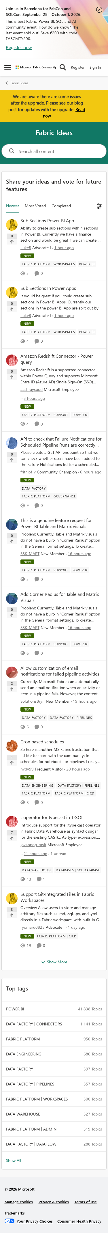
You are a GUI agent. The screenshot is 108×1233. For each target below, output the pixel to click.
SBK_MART (29, 553)
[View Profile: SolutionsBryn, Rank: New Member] (12, 672)
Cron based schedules (42, 742)
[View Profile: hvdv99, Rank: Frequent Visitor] (12, 746)
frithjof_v (28, 472)
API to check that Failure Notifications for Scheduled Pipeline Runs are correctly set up (61, 442)
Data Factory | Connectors (34, 1024)
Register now (19, 47)
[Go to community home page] (36, 67)
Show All (13, 1160)
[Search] (62, 67)
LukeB (25, 247)
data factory (19, 1069)
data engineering (23, 1054)
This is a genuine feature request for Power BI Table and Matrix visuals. (56, 523)
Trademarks (15, 1212)
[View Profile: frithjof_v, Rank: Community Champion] (12, 443)
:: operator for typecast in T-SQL (52, 817)
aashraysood (31, 389)
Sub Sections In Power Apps (48, 288)
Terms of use (86, 1201)
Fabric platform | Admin (31, 1129)
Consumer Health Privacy (79, 1221)
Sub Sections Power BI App (47, 220)
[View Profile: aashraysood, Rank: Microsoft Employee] (12, 360)
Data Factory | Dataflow (31, 1144)
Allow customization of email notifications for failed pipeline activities (59, 671)
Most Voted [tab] (35, 205)
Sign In (95, 67)
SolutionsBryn (32, 701)
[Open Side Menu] (7, 67)
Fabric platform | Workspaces (37, 1099)
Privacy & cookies (54, 1201)
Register (78, 67)
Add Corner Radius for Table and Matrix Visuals (59, 597)
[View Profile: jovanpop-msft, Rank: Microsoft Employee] (12, 821)
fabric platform (23, 1039)
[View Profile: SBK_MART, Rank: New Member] (12, 524)
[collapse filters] (98, 205)
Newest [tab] (12, 205)
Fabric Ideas (19, 83)
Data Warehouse (23, 1114)
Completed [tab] (61, 205)
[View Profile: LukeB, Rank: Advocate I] (12, 225)
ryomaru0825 (32, 927)
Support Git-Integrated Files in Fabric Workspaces (57, 897)
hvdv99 (27, 769)
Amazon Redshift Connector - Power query (56, 359)
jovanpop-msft (33, 844)
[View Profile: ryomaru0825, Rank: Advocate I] (12, 898)
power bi (15, 1009)
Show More (57, 962)
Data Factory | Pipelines (30, 1084)
